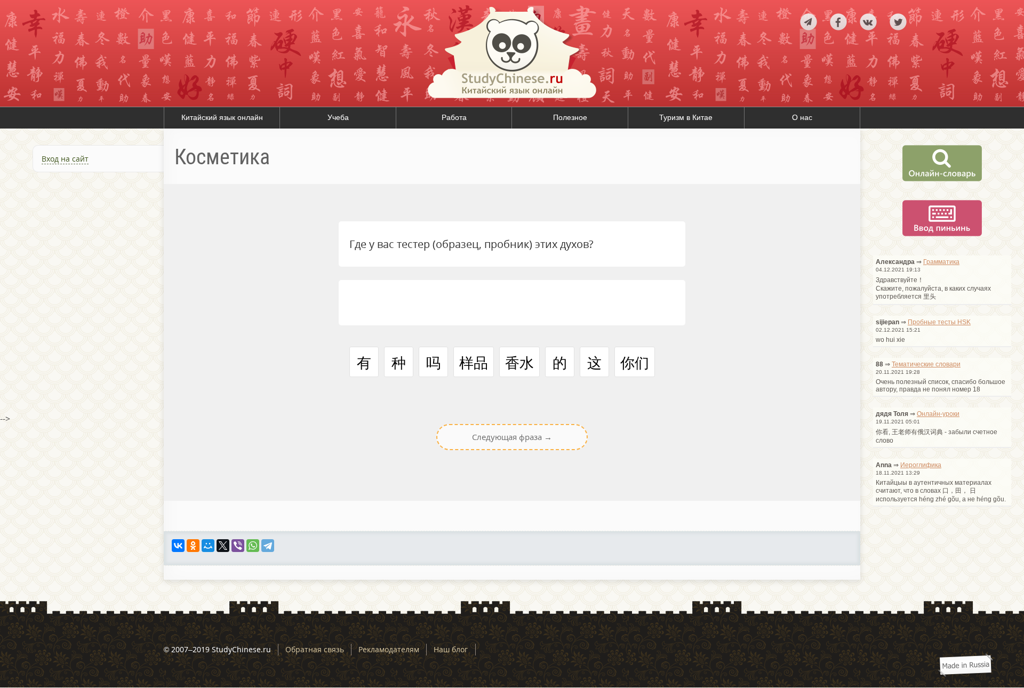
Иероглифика (920, 465)
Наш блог (451, 649)
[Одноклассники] (193, 545)
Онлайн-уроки (938, 414)
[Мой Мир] (208, 545)
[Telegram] (267, 545)
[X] (223, 545)
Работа (454, 117)
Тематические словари (926, 364)
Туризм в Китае (686, 117)
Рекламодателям (388, 649)
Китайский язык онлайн (222, 117)
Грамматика (941, 262)
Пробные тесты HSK (939, 322)
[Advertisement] (82, 295)
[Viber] (237, 545)
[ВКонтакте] (178, 545)
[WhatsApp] (252, 545)
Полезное (570, 117)
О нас (802, 117)
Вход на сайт (65, 159)
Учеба (338, 117)
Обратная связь (314, 649)
